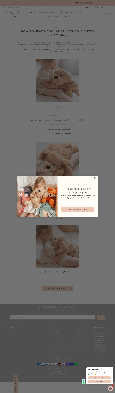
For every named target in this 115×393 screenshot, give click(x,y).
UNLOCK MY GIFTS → (77, 209)
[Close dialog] (95, 178)
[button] (110, 388)
